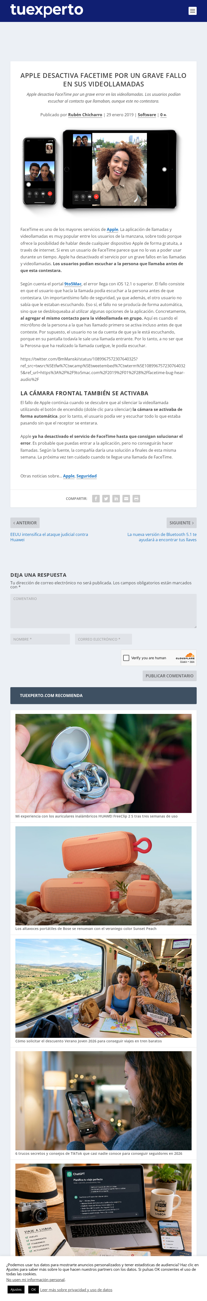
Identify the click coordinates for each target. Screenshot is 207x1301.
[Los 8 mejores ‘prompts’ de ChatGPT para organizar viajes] (103, 1214)
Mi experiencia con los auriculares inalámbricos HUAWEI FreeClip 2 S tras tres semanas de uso (96, 816)
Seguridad (86, 476)
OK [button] (33, 1289)
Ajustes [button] (16, 1289)
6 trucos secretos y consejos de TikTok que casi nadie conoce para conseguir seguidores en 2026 (98, 1153)
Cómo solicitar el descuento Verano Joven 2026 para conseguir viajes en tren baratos (88, 1041)
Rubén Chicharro (85, 114)
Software (147, 114)
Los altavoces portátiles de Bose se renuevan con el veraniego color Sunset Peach (86, 928)
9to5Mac (73, 284)
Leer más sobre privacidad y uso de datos (76, 1289)
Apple (112, 229)
